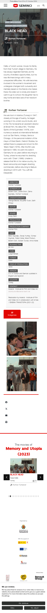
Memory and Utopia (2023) (16, 26)
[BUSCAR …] (43, 5)
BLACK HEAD (16, 475)
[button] (6, 6)
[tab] (12, 314)
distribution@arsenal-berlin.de (19, 291)
